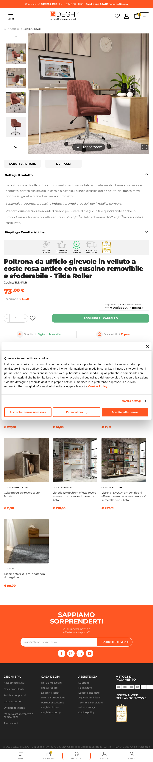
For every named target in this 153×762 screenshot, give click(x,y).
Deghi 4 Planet (50, 692)
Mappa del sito (87, 717)
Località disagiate (89, 692)
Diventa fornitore (14, 707)
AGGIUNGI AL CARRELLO (101, 318)
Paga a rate (85, 687)
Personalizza (74, 412)
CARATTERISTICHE (22, 163)
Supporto (84, 682)
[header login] (126, 16)
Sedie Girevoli (32, 28)
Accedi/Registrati (14, 682)
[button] (132, 756)
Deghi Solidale (50, 707)
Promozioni (11, 723)
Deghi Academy (51, 712)
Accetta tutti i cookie (125, 412)
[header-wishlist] (117, 15)
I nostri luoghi (49, 687)
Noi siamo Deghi (14, 689)
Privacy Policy (86, 707)
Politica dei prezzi (15, 695)
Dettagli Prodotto (19, 175)
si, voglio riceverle (115, 641)
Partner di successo (52, 702)
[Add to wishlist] (33, 318)
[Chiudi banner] (147, 346)
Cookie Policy (97, 386)
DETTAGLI (63, 163)
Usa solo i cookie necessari (28, 412)
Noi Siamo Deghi (51, 682)
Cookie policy (86, 712)
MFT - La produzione (53, 697)
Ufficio (15, 28)
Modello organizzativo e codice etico (18, 715)
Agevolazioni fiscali (89, 697)
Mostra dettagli (132, 400)
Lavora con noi (12, 701)
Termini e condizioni (90, 702)
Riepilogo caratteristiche (24, 232)
